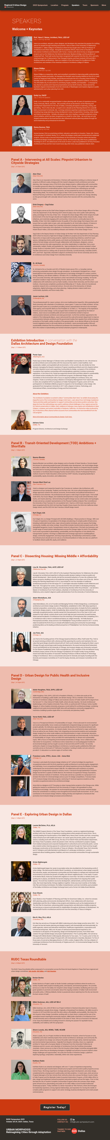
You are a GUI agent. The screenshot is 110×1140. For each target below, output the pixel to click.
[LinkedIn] (73, 1119)
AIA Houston (51, 971)
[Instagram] (71, 1119)
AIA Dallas (40, 971)
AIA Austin (32, 971)
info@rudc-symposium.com (82, 1122)
